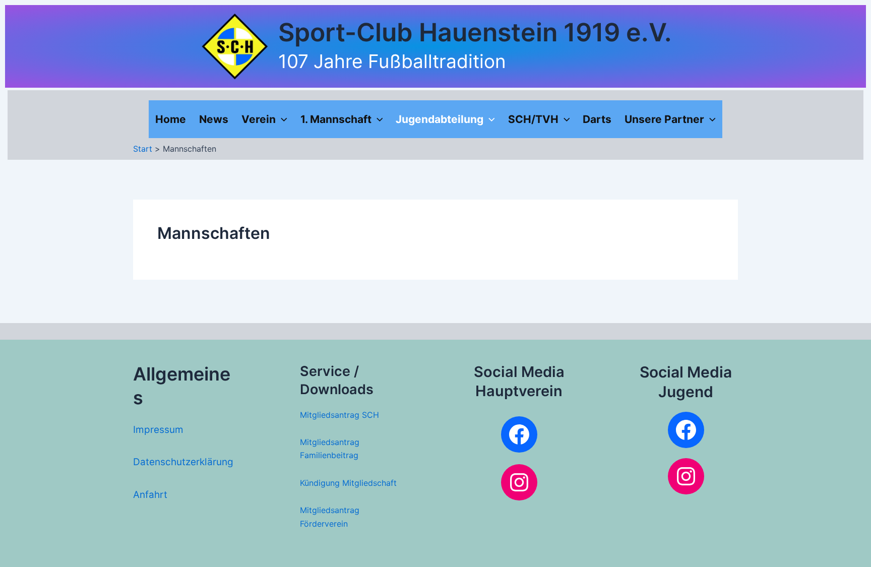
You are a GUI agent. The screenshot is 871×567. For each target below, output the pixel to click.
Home (170, 119)
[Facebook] (519, 434)
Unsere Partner (664, 119)
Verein (258, 119)
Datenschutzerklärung (183, 462)
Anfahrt (150, 494)
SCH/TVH (533, 119)
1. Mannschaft (335, 119)
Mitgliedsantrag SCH (339, 415)
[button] (281, 119)
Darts (597, 119)
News (213, 119)
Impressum (158, 429)
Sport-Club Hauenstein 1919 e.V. (475, 32)
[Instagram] (519, 482)
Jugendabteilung (439, 119)
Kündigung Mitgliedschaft (348, 483)
